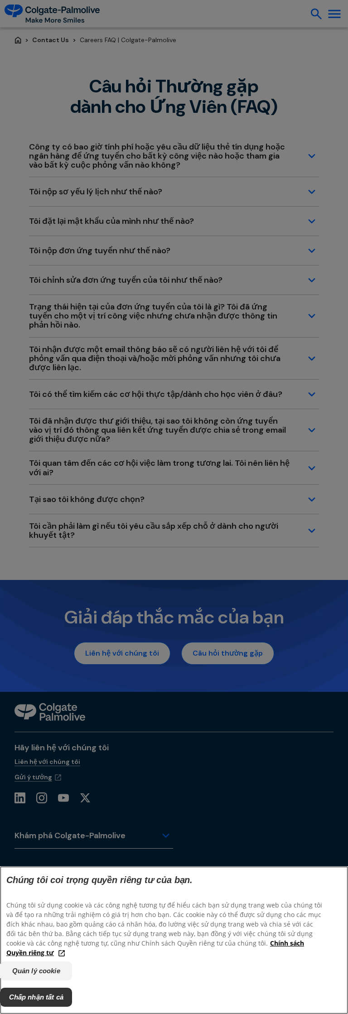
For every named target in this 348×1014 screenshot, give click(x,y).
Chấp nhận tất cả (36, 997)
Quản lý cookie (36, 971)
